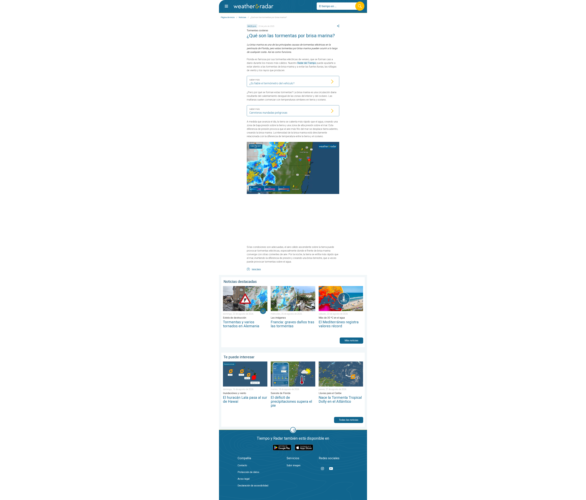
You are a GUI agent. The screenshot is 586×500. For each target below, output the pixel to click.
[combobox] (338, 6)
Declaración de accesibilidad (253, 485)
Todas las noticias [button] (348, 419)
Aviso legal (244, 478)
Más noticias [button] (351, 340)
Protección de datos (248, 472)
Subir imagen (293, 465)
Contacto (242, 465)
